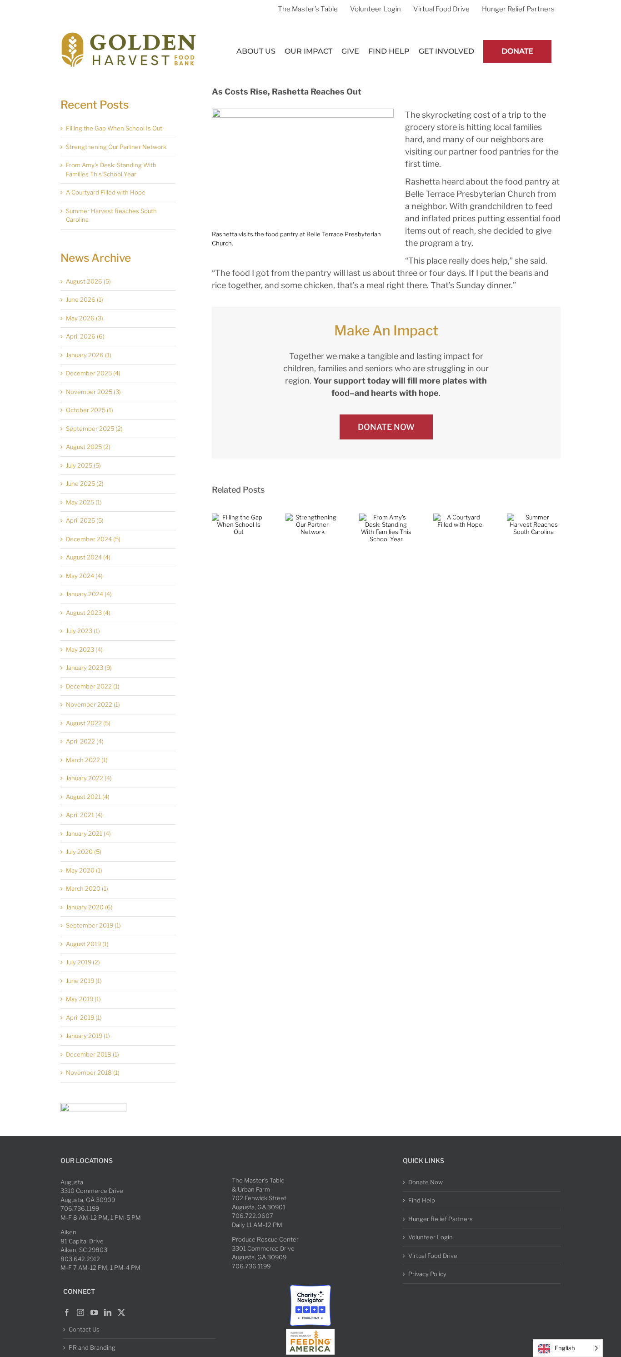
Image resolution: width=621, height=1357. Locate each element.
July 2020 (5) (83, 851)
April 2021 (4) (84, 814)
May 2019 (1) (83, 999)
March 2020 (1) (87, 888)
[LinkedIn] (107, 1312)
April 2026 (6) (85, 336)
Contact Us (84, 1329)
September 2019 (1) (93, 925)
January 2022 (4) (89, 778)
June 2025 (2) (85, 483)
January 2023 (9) (89, 667)
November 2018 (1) (93, 1072)
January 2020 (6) (89, 907)
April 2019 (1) (84, 1017)
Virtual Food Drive (432, 1255)
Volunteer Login (430, 1237)
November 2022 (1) (93, 704)
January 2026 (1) (88, 355)
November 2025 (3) (93, 391)
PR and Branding (92, 1347)
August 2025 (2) (88, 446)
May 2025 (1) (84, 502)
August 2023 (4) (88, 612)
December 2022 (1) (93, 686)
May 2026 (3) (84, 318)
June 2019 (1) (84, 980)
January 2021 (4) (88, 833)
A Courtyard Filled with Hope (105, 192)
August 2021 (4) (88, 796)
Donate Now (425, 1182)
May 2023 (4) (84, 649)
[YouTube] (94, 1312)
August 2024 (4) (88, 557)
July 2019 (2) (83, 962)
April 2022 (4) (85, 741)
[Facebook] (66, 1312)
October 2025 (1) (89, 410)
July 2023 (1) (83, 630)
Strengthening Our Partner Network (116, 146)
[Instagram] (80, 1312)
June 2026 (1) (84, 299)
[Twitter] (121, 1312)
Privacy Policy (427, 1273)
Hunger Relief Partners (440, 1218)
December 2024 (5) (93, 539)
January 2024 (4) (89, 594)
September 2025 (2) (94, 428)
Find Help (421, 1200)
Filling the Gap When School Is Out (114, 128)
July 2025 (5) (83, 465)
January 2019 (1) (88, 1035)
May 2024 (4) (84, 575)
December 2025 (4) (93, 373)
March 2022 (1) (87, 759)
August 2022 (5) (88, 723)
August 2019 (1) (87, 944)
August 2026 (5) (88, 281)
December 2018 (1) (92, 1054)
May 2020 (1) (84, 870)
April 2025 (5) (85, 520)
